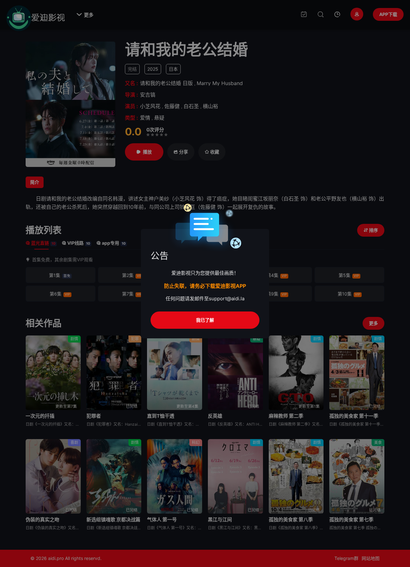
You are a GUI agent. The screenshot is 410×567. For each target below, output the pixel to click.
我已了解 (205, 320)
